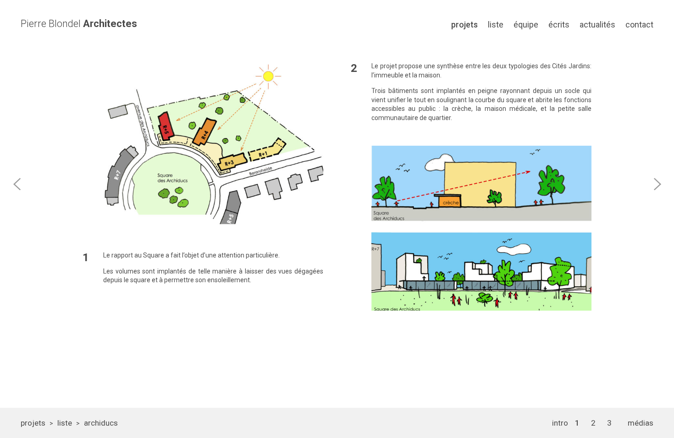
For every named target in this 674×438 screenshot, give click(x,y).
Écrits (558, 24)
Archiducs (101, 422)
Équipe (526, 24)
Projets (464, 24)
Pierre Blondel (79, 23)
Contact (639, 24)
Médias (640, 422)
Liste (495, 24)
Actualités (597, 24)
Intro (560, 422)
